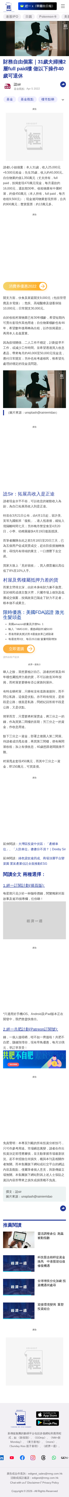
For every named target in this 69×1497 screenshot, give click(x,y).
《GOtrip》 (40, 1437)
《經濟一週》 (50, 1446)
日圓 (28, 16)
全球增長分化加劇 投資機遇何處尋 (52, 1283)
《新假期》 (24, 1437)
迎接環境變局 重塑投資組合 (51, 1306)
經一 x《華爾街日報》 (40, 6)
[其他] (63, 84)
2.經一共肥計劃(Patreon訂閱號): (30, 1029)
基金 (10, 99)
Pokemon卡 (48, 16)
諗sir (17, 84)
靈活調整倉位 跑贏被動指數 (51, 1235)
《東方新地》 (33, 1441)
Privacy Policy (50, 1482)
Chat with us (17, 1482)
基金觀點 (19, 88)
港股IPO (12, 16)
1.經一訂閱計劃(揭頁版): (24, 885)
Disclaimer (33, 1482)
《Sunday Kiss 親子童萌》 (24, 1446)
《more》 (50, 1441)
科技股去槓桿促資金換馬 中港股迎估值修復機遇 (51, 1261)
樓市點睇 (47, 99)
